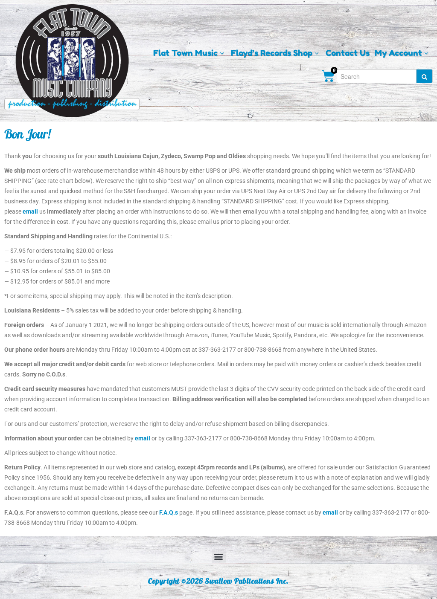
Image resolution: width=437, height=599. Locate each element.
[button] (219, 556)
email (30, 211)
